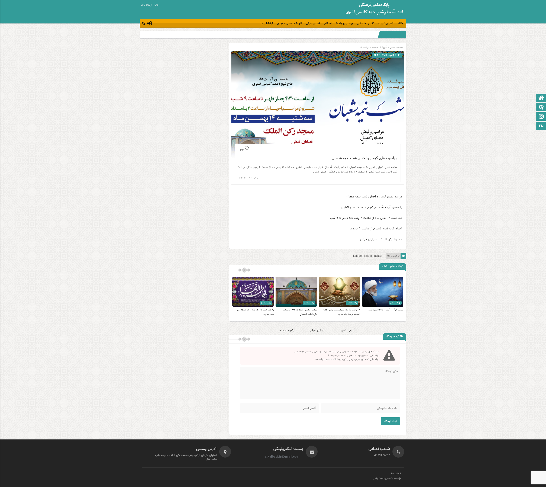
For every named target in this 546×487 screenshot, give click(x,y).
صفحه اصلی (396, 47)
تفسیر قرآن (313, 23)
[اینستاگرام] (541, 117)
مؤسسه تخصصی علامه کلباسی (387, 479)
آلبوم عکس (348, 330)
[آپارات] (541, 107)
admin (242, 178)
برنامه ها (364, 47)
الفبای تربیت (385, 23)
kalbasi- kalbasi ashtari (368, 256)
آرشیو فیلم (317, 330)
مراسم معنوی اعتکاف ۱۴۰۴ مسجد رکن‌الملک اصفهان (300, 312)
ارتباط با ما (146, 5)
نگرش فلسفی (365, 23)
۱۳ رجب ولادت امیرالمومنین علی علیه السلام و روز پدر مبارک (341, 312)
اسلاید (375, 47)
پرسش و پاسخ (344, 23)
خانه (156, 5)
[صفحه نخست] (541, 98)
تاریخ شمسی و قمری (289, 23)
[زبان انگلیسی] (541, 126)
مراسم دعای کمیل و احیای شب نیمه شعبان (364, 158)
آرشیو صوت (287, 330)
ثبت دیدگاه (390, 421)
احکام (327, 23)
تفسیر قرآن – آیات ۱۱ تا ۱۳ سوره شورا (385, 310)
